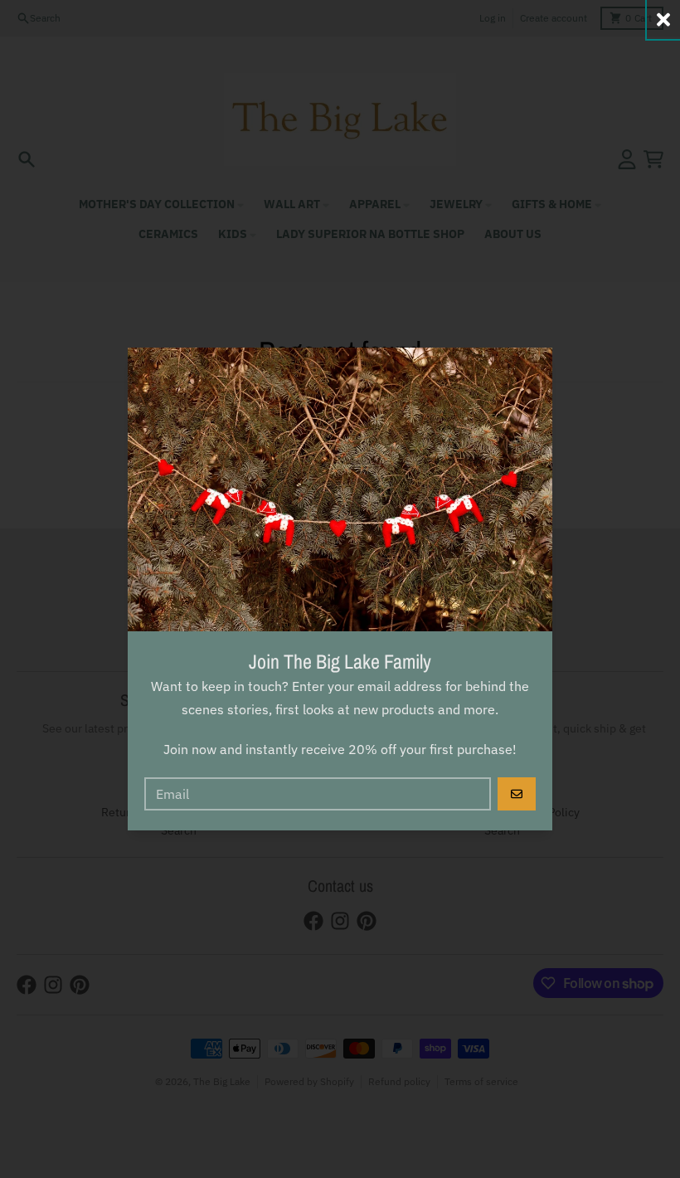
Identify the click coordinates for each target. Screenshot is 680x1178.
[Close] (663, 19)
